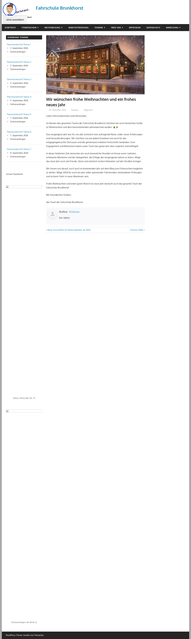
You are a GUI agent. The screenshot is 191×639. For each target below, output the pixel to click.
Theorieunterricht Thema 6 (19, 131)
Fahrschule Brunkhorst (59, 8)
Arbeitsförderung (78, 27)
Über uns (116, 27)
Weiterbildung (52, 27)
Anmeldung (172, 27)
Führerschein (29, 27)
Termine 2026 (136, 230)
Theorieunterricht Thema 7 (19, 149)
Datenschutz (153, 27)
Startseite (10, 27)
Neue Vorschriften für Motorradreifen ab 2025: (69, 230)
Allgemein (88, 110)
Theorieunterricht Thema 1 (19, 44)
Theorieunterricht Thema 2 (19, 62)
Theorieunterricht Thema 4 (19, 96)
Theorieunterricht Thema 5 (19, 114)
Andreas (75, 110)
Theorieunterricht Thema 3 (19, 79)
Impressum (135, 27)
